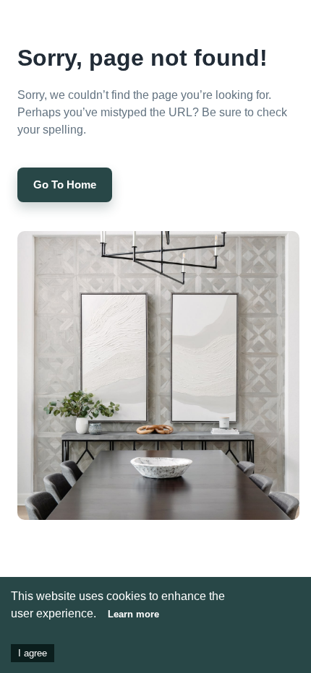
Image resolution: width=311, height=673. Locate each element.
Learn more (133, 614)
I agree (32, 653)
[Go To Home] (64, 169)
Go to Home (64, 184)
